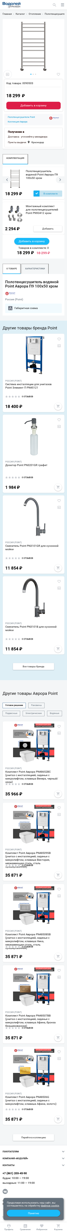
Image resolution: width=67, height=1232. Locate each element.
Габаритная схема (26, 308)
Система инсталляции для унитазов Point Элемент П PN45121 (28, 386)
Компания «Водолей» (15, 1158)
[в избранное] (58, 74)
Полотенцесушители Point (21, 117)
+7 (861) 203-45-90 (15, 1173)
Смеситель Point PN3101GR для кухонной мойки (31, 547)
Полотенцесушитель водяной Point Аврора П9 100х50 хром (42, 174)
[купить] (58, 406)
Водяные (54, 713)
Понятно (33, 1213)
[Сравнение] (25, 1227)
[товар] (33, 355)
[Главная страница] (11, 5)
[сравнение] (7, 74)
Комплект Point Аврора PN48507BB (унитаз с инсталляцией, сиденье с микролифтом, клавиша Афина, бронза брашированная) (30, 1020)
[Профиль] (9, 1227)
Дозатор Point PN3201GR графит (26, 465)
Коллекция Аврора (17, 122)
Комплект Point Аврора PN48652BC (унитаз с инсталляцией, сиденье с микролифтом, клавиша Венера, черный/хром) (31, 776)
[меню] (62, 5)
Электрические (33, 713)
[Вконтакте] (5, 1191)
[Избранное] (42, 1227)
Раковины (36, 705)
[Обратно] (7, 179)
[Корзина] (58, 1227)
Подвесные (11, 713)
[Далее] (60, 179)
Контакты (8, 1165)
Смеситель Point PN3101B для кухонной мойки (31, 628)
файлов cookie (50, 1205)
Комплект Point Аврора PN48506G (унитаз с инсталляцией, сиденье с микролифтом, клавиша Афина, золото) (31, 1100)
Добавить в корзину (33, 105)
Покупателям (11, 1151)
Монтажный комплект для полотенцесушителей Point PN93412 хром (42, 210)
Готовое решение (14, 705)
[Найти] (54, 5)
